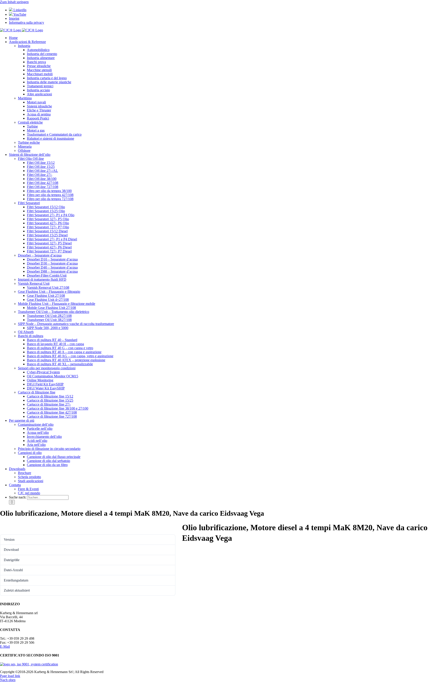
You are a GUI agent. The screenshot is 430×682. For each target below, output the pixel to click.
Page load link (10, 676)
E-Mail (5, 646)
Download (10, 526)
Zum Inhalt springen (14, 2)
